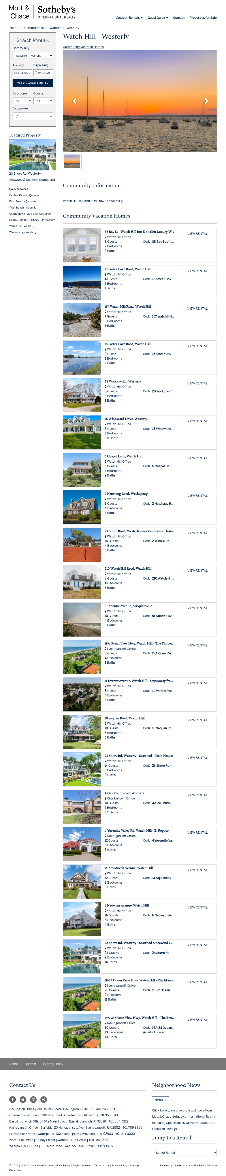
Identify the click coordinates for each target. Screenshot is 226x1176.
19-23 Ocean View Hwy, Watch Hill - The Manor (139, 980)
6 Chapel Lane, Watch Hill (123, 456)
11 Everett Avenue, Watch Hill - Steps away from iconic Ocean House (154, 681)
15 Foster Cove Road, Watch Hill (128, 344)
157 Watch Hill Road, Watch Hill (128, 306)
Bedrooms (20, 93)
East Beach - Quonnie (22, 201)
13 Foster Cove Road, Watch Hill (128, 269)
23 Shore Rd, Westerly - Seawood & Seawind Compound (145, 943)
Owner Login (16, 1170)
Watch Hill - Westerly (22, 226)
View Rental (197, 233)
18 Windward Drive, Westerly (126, 419)
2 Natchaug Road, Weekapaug (126, 493)
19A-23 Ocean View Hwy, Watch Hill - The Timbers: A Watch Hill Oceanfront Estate (165, 1017)
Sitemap (134, 1165)
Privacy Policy (53, 1064)
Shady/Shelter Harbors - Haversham (32, 220)
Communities (34, 28)
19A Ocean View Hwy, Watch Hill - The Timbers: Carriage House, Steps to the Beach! (165, 643)
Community (21, 48)
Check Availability (33, 83)
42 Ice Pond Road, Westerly (124, 793)
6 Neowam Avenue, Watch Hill (127, 905)
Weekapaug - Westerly (23, 232)
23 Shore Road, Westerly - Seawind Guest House (139, 531)
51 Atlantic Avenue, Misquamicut (128, 606)
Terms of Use (101, 1165)
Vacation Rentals (128, 17)
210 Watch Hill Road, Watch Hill (128, 568)
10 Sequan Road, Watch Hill (125, 718)
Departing (40, 65)
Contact (179, 17)
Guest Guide (157, 17)
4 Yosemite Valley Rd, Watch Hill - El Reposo (137, 830)
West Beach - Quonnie (22, 207)
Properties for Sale (203, 17)
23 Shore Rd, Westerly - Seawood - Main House (139, 755)
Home (14, 28)
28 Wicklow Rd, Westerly (123, 381)
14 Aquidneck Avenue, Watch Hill (129, 868)
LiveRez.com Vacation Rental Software (195, 1165)
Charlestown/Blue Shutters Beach (30, 213)
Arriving (18, 65)
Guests (38, 93)
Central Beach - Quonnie (24, 195)
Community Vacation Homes (83, 47)
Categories (20, 108)
